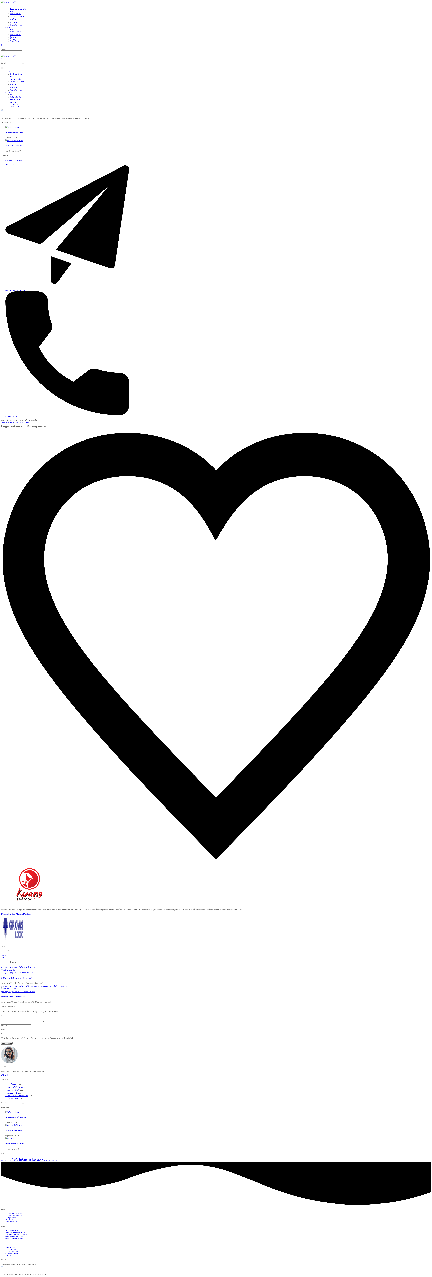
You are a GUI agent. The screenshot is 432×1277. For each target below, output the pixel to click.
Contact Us (14, 39)
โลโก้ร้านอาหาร (60, 986)
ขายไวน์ (13, 19)
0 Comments (37, 430)
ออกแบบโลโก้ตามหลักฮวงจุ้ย (23, 967)
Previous (4, 955)
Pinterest (20, 914)
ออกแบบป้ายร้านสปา (6, 1160)
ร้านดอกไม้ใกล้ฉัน (17, 17)
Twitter (5, 914)
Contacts (8, 27)
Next (2, 957)
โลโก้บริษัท (20, 1160)
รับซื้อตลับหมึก (15, 32)
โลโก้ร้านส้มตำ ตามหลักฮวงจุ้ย (13, 145)
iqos (11, 11)
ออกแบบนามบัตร (12, 1093)
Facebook (12, 914)
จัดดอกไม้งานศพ (16, 25)
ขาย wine (13, 22)
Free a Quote (14, 41)
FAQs (7, 6)
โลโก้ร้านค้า (36, 1160)
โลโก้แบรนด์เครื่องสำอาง (50, 1160)
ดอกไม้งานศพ (15, 14)
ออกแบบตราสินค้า (12, 1090)
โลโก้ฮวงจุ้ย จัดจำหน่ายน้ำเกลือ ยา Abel (15, 132)
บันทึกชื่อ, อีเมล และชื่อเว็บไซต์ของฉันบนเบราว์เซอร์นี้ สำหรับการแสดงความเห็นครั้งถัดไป (39, 1038)
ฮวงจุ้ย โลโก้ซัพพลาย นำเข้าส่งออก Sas (15, 1143)
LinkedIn (28, 914)
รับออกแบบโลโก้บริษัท (21, 423)
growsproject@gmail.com (10, 430)
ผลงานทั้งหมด (6, 423)
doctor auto (14, 37)
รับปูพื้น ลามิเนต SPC (18, 9)
